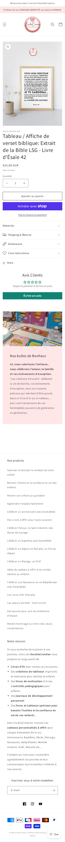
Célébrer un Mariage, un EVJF (24, 561)
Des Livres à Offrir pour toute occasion (29, 519)
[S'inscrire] (54, 790)
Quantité (7, 176)
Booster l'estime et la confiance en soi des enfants (32, 485)
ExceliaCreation (21, 833)
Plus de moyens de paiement (32, 214)
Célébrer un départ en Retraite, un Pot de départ (31, 551)
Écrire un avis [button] (32, 296)
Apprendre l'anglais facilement (25, 503)
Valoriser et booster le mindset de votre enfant (30, 472)
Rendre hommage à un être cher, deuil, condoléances (30, 626)
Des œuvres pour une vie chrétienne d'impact (28, 613)
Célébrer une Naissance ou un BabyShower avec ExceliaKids (32, 584)
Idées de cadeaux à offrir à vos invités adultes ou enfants (29, 572)
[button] (4, 24)
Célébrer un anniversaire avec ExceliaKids (31, 511)
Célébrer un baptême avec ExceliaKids (29, 540)
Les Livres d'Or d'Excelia (21, 594)
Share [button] (10, 262)
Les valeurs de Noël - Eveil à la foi (26, 602)
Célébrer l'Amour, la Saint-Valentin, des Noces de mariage (30, 530)
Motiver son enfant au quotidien (26, 495)
